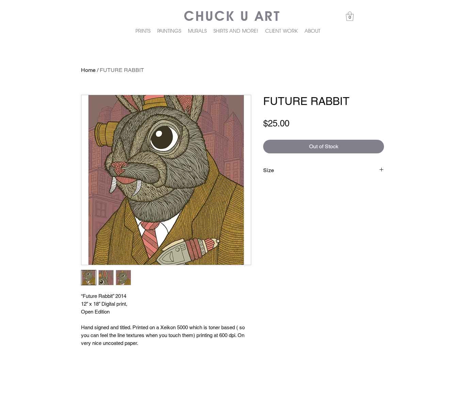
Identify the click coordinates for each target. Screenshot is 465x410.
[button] (350, 16)
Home (88, 70)
